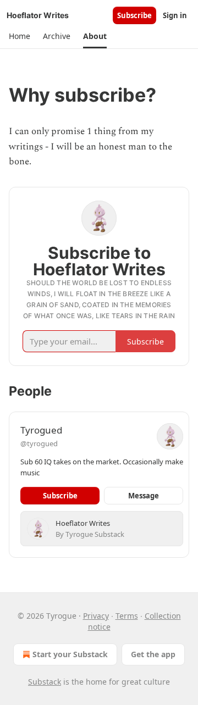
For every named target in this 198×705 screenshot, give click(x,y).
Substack (44, 681)
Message (143, 496)
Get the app (153, 654)
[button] (19, 36)
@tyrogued (39, 443)
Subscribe (134, 15)
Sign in (175, 15)
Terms (127, 615)
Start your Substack (70, 654)
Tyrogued (41, 430)
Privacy (96, 615)
